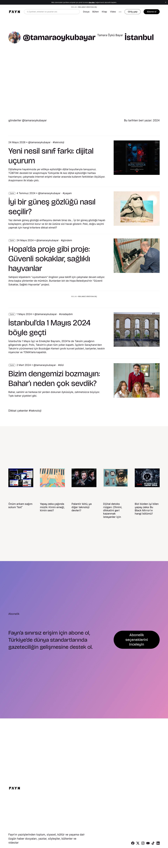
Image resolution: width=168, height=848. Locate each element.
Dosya (86, 11)
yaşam (68, 193)
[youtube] (148, 844)
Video (113, 11)
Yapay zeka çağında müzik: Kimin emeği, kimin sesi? (52, 507)
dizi (62, 364)
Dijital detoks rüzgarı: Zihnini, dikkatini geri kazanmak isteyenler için (112, 510)
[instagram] (142, 844)
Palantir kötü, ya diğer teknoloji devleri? (82, 507)
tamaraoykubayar (40, 142)
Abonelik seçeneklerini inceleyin (136, 640)
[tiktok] (153, 844)
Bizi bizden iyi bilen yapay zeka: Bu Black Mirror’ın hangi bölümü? (147, 508)
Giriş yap (132, 11)
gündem (67, 240)
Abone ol (151, 11)
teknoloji (59, 142)
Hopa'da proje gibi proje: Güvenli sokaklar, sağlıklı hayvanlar (49, 258)
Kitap (104, 11)
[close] (165, 2)
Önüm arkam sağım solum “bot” (20, 505)
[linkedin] (158, 844)
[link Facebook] (132, 844)
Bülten (95, 11)
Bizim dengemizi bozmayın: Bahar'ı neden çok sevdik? (54, 378)
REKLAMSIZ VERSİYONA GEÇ (87, 7)
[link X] (137, 844)
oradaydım (67, 314)
